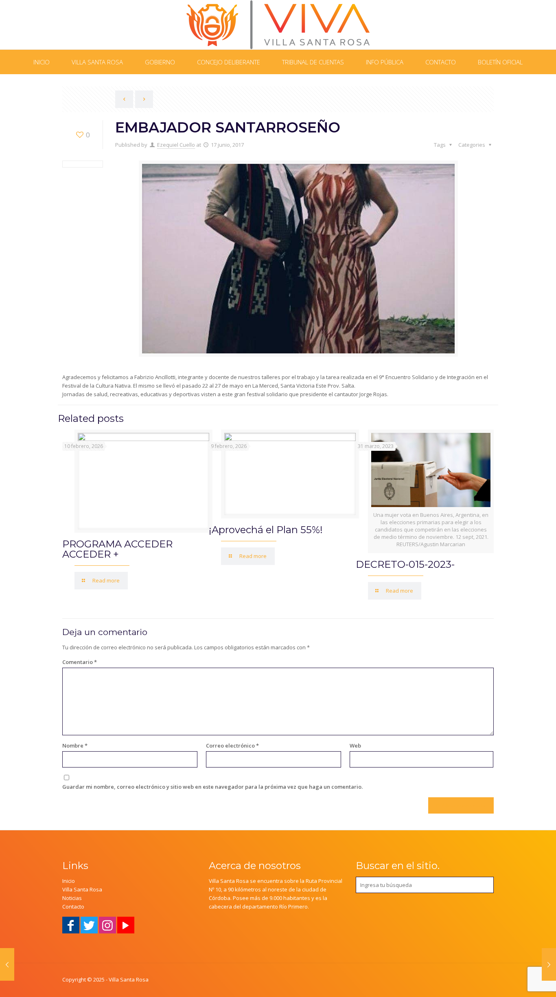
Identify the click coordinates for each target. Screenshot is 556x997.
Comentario (79, 662)
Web (355, 745)
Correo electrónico (232, 745)
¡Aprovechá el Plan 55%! (266, 530)
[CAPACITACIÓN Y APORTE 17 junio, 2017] (7, 964)
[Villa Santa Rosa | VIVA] (278, 24)
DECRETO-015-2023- (405, 564)
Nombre (75, 745)
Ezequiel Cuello (176, 144)
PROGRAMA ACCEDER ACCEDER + (117, 549)
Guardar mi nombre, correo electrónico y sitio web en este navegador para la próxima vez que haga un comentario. (212, 786)
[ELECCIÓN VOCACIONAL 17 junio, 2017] (549, 964)
